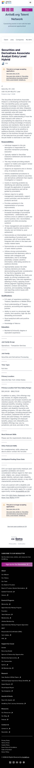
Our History (5, 578)
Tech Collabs (5, 635)
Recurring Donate (7, 651)
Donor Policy (5, 752)
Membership (5, 618)
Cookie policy (21, 543)
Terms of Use (5, 743)
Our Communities (7, 661)
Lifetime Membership (8, 621)
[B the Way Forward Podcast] (24, 762)
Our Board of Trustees (8, 585)
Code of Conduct (7, 750)
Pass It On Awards (7, 700)
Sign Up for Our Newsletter (16, 564)
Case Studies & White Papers (10, 677)
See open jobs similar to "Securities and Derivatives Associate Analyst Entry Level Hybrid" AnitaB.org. (17, 78)
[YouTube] (17, 762)
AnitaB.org (25, 757)
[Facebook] (8, 9)
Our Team (4, 581)
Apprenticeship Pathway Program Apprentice (15, 625)
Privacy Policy (6, 740)
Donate (4, 648)
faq (27, 10)
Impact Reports (6, 684)
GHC (3, 638)
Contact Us (5, 728)
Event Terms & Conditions (9, 747)
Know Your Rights (8, 497)
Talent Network (6, 614)
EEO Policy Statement (17, 495)
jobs (12, 40)
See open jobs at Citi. (13, 73)
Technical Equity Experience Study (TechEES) (15, 681)
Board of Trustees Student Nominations (13, 588)
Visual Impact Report (8, 687)
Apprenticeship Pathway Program (11, 608)
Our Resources (6, 712)
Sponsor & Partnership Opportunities (13, 654)
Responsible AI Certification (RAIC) (12, 632)
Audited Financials (7, 592)
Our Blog (4, 716)
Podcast (4, 719)
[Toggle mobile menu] (30, 2)
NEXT (3, 628)
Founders (4, 611)
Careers (4, 595)
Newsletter (5, 732)
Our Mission (5, 574)
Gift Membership (6, 668)
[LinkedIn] (12, 9)
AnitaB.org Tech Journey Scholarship (13, 703)
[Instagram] (4, 9)
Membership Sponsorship (9, 658)
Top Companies (6, 691)
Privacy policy (12, 543)
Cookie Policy (6, 745)
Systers (4, 665)
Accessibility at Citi (22, 491)
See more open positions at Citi (17, 526)
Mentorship (5, 604)
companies (20, 40)
